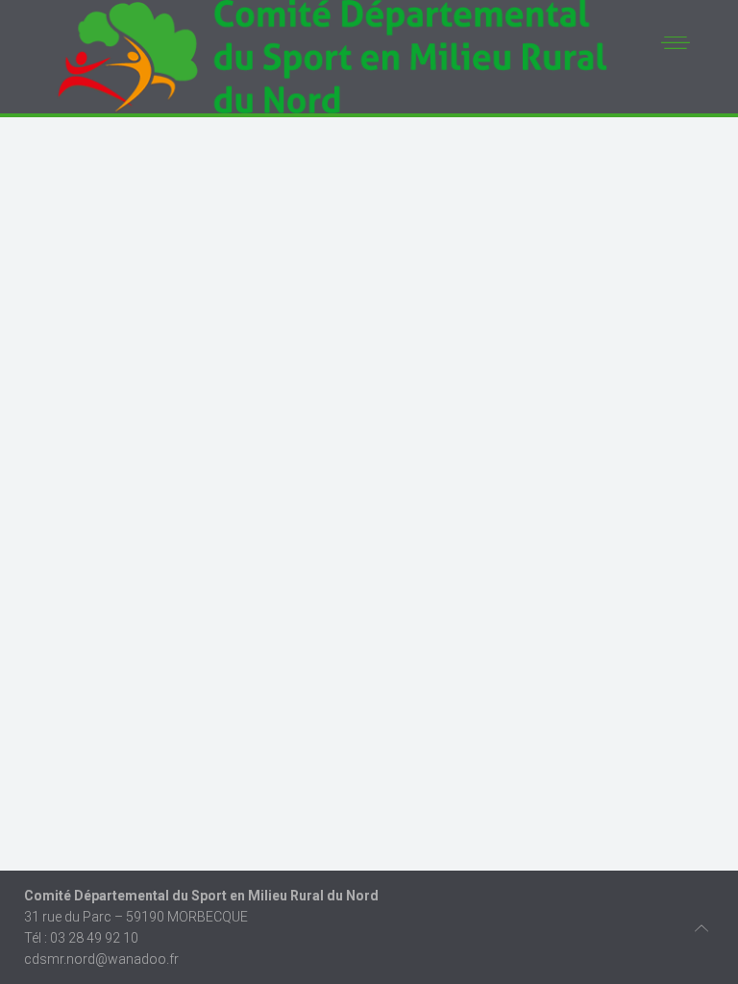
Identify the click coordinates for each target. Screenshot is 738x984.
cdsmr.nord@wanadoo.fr (101, 959)
